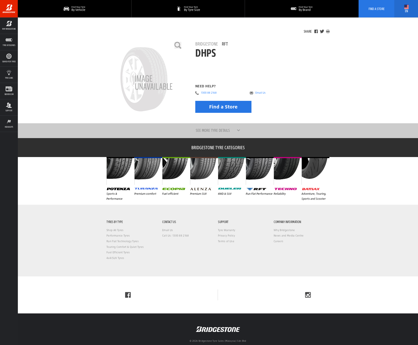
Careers (278, 241)
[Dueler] (232, 171)
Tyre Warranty (226, 230)
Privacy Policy (226, 235)
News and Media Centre (289, 235)
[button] (9, 25)
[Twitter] (322, 31)
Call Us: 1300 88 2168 (175, 235)
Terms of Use (226, 241)
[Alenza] (204, 171)
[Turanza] (148, 171)
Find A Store (376, 9)
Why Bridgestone (284, 230)
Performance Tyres (118, 235)
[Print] (328, 31)
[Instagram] (308, 294)
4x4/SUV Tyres (115, 258)
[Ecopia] (176, 171)
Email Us (260, 92)
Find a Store (223, 107)
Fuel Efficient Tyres (118, 252)
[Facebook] (316, 31)
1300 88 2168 (209, 92)
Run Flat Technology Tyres (122, 241)
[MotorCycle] (315, 171)
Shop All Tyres (114, 230)
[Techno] (288, 171)
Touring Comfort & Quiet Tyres (125, 247)
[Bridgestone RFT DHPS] (143, 79)
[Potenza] (120, 171)
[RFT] (260, 171)
